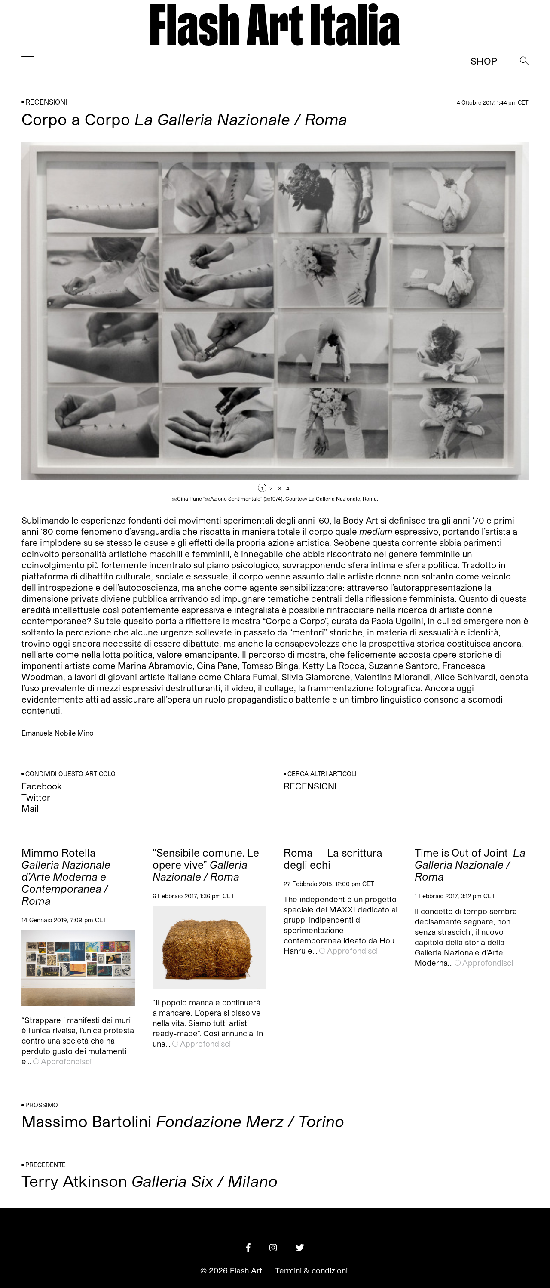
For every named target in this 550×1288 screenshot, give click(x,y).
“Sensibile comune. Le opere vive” (206, 865)
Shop (484, 60)
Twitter (35, 797)
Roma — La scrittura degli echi (333, 859)
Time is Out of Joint (470, 865)
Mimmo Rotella (65, 877)
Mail (30, 808)
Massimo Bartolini (182, 1121)
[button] (402, 322)
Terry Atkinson (149, 1180)
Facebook (41, 786)
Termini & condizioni (311, 1270)
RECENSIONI (46, 102)
